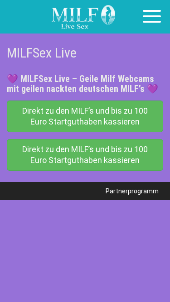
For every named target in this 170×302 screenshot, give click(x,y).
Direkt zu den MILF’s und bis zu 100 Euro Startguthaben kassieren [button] (85, 116)
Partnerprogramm (132, 191)
